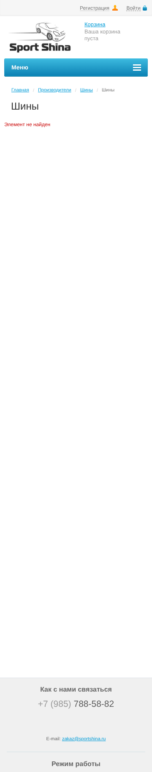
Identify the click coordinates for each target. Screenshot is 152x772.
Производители (54, 90)
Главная (20, 90)
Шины (86, 90)
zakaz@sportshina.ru (84, 739)
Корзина (95, 24)
